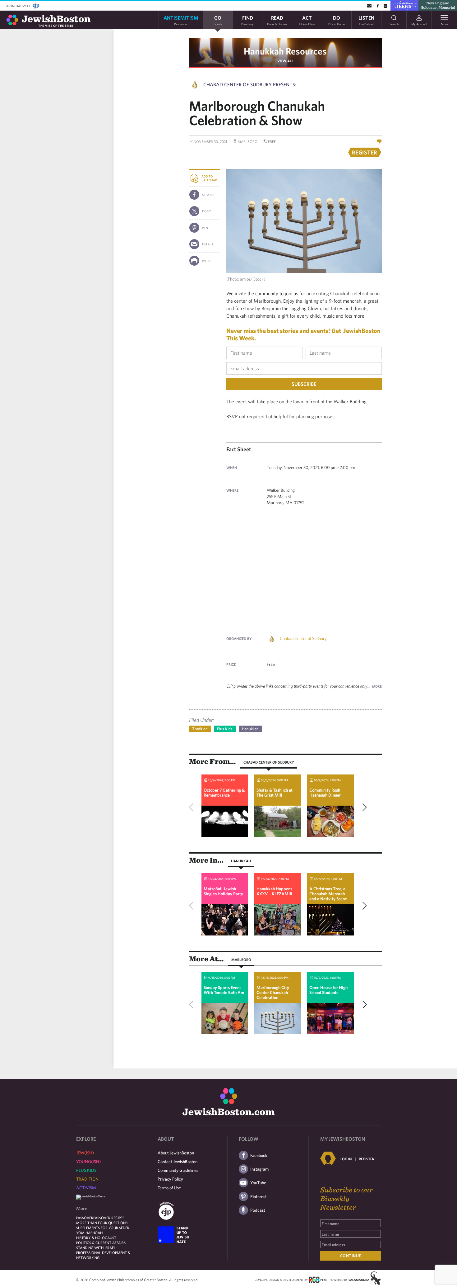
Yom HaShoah (89, 1232)
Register (366, 1159)
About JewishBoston (176, 1152)
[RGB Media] (317, 1279)
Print (208, 261)
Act (307, 20)
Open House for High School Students (328, 990)
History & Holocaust (96, 1237)
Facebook (258, 1155)
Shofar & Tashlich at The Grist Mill (274, 793)
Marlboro (241, 959)
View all (285, 61)
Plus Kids (225, 729)
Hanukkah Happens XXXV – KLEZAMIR (274, 891)
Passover (84, 1217)
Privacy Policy (170, 1179)
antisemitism (181, 20)
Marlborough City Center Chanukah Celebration (272, 992)
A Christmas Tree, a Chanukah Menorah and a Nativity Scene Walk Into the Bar (328, 896)
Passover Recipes (108, 1217)
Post (207, 211)
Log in (346, 1159)
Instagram (259, 1169)
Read (277, 20)
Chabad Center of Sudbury (303, 638)
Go (218, 20)
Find (247, 20)
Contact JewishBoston (177, 1161)
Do (336, 20)
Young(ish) (88, 1161)
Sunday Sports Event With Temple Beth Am (224, 990)
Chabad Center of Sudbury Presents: (249, 84)
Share (208, 195)
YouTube (258, 1182)
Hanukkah (250, 729)
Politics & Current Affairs (101, 1242)
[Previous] (193, 807)
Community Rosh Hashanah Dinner (325, 793)
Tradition (200, 729)
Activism (86, 1187)
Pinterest (258, 1196)
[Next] (363, 807)
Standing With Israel (96, 1247)
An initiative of (18, 6)
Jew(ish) (85, 1152)
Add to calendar (209, 178)
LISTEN (366, 20)
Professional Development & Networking (103, 1255)
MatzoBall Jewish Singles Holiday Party (223, 891)
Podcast (257, 1210)
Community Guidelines (178, 1170)
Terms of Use (169, 1187)
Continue (350, 1255)
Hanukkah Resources (285, 50)
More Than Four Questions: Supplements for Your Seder (102, 1225)
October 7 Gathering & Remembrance (224, 793)
